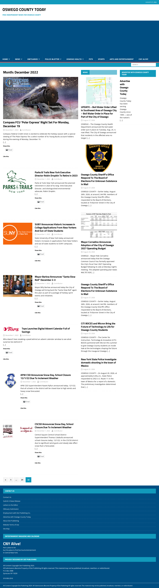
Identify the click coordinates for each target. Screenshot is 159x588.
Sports (101, 59)
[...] (88, 138)
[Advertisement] (79, 38)
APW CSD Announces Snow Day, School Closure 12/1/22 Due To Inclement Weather (45, 376)
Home (5, 59)
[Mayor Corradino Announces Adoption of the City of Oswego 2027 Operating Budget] (99, 225)
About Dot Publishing (11, 521)
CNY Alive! (143, 59)
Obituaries (32, 59)
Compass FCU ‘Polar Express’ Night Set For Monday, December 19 (36, 124)
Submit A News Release (11, 501)
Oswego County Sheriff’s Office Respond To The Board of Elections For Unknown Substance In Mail (99, 179)
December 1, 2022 (11, 130)
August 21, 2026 (89, 369)
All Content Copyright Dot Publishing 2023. (18, 565)
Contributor (26, 130)
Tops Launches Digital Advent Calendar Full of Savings (46, 330)
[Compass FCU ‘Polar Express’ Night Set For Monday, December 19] (40, 98)
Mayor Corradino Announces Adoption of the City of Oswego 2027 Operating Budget (97, 245)
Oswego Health (74, 59)
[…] (4, 142)
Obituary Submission (11, 509)
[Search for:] (143, 64)
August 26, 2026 (89, 252)
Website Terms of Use (11, 525)
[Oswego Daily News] (17, 286)
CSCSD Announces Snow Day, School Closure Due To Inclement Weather (54, 425)
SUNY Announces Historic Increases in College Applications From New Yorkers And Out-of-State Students (55, 227)
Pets (91, 59)
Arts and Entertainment (122, 59)
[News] (17, 182)
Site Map (6, 529)
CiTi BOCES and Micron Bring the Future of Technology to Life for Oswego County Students (98, 326)
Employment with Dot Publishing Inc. (16, 513)
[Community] (10, 380)
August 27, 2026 (89, 120)
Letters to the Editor (10, 505)
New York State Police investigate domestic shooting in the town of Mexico (98, 362)
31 (22, 480)
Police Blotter (52, 59)
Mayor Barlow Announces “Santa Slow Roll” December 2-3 (55, 278)
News (17, 59)
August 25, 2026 (89, 333)
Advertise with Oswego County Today (135, 73)
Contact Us (7, 497)
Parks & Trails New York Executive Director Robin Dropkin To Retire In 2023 (56, 173)
